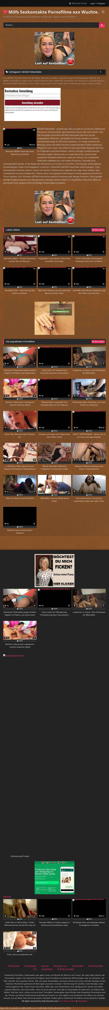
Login (92, 3)
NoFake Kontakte (66, 969)
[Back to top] (101, 1002)
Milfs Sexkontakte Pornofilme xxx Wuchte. (53, 12)
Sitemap (7, 897)
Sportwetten (47, 969)
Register (101, 3)
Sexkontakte (77, 966)
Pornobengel (30, 966)
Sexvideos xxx (60, 966)
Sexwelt (45, 966)
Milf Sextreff (13, 966)
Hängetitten (82, 1001)
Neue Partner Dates (67, 1001)
